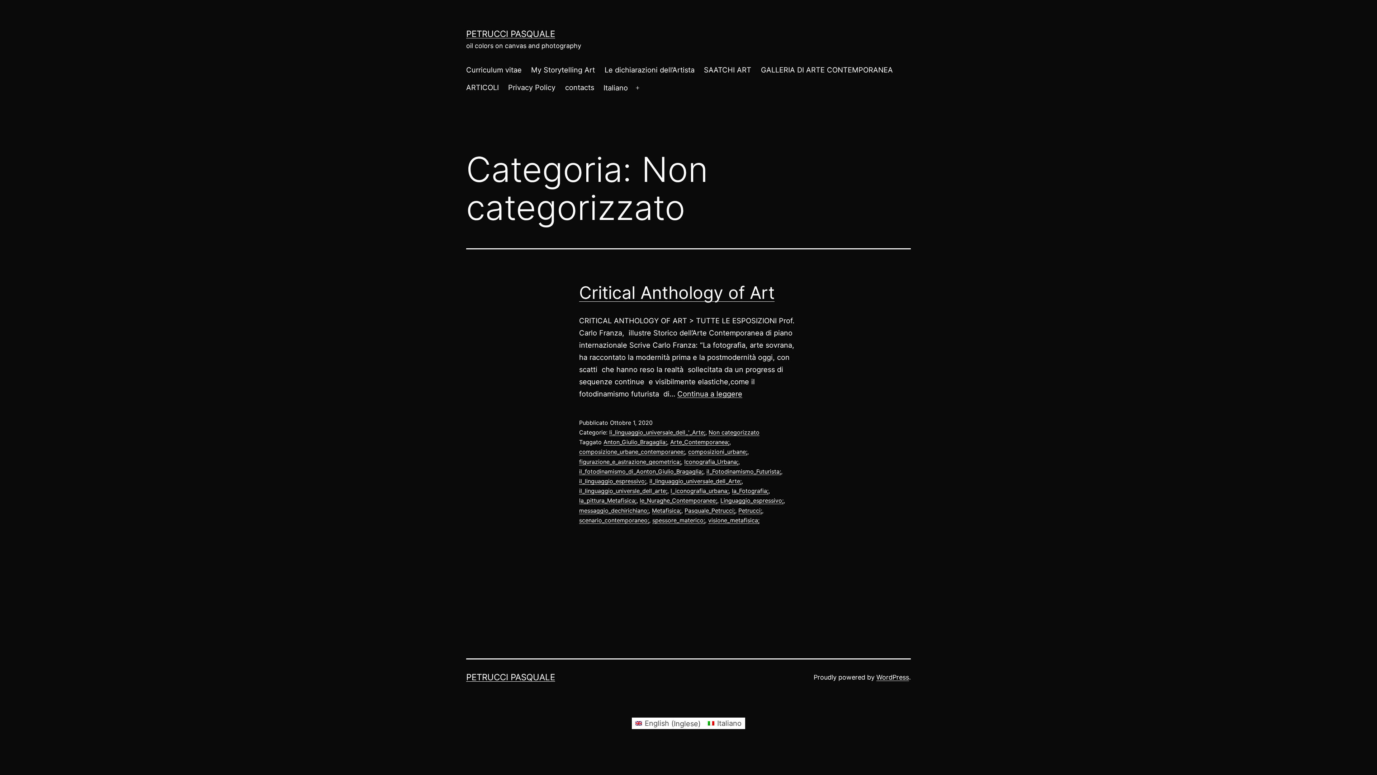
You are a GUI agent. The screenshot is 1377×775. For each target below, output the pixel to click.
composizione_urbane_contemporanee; (632, 451)
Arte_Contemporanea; (699, 442)
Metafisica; (666, 510)
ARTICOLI (482, 87)
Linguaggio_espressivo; (752, 500)
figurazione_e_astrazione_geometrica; (630, 461)
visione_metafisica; (734, 520)
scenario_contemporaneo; (614, 520)
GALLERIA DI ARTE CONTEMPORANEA (827, 70)
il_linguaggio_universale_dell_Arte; (695, 481)
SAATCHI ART (727, 70)
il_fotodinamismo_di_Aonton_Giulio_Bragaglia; (641, 471)
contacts (579, 87)
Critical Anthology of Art (677, 292)
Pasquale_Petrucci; (710, 510)
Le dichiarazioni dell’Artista (650, 70)
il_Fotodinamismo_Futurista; (743, 471)
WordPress (892, 677)
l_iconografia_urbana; (700, 490)
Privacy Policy (531, 87)
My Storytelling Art (563, 70)
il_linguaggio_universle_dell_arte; (623, 490)
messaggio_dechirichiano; (614, 510)
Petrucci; (750, 510)
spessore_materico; (678, 520)
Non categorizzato (734, 432)
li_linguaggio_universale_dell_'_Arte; (657, 432)
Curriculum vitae (494, 70)
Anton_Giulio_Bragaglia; (635, 442)
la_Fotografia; (750, 490)
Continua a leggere (709, 394)
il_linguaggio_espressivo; (612, 481)
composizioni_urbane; (717, 451)
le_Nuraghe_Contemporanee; (678, 500)
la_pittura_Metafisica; (608, 500)
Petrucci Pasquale (510, 34)
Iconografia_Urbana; (711, 461)
